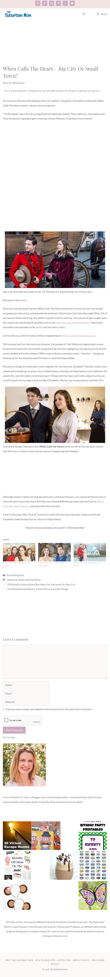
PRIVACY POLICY (81, 960)
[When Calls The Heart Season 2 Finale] (90, 552)
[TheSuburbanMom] (18, 14)
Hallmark (12, 579)
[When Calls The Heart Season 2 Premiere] (19, 552)
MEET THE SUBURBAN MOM (19, 960)
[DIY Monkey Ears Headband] (17, 896)
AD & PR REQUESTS (45, 960)
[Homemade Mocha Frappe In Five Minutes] (64, 866)
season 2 (79, 335)
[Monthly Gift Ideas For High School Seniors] (17, 866)
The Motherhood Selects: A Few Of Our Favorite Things (37, 589)
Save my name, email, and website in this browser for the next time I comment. (49, 709)
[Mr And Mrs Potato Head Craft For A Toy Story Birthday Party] (46, 836)
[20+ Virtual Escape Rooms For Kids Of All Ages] (17, 836)
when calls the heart (29, 579)
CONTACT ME (64, 960)
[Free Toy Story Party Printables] (92, 836)
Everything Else (15, 575)
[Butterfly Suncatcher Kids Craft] (92, 896)
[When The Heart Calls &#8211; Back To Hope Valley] (54, 552)
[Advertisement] (55, 44)
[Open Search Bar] (84, 14)
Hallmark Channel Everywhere (72, 322)
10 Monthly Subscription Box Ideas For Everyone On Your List (41, 584)
